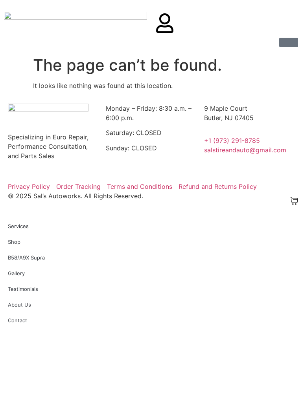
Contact (17, 320)
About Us (19, 305)
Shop (14, 242)
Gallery (16, 273)
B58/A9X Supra (26, 257)
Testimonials (23, 289)
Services (18, 226)
